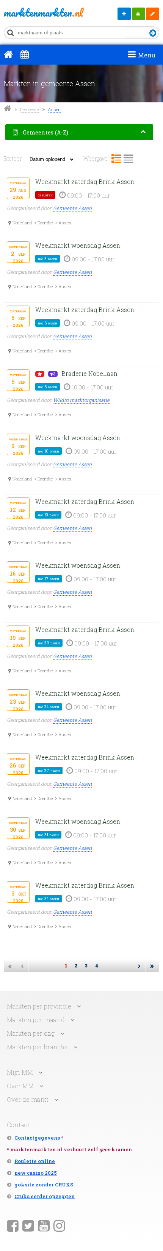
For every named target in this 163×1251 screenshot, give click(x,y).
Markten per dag (31, 1033)
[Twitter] (28, 1225)
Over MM (20, 1086)
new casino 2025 (35, 1172)
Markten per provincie (39, 1006)
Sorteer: (13, 158)
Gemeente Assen (72, 208)
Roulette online (34, 1161)
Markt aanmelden (124, 14)
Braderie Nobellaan (89, 373)
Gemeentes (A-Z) (44, 132)
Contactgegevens (37, 1137)
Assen (54, 109)
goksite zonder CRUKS (43, 1184)
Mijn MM (138, 14)
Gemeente (29, 109)
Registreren (152, 14)
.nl (35, 12)
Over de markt (28, 1099)
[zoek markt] (153, 33)
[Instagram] (59, 1225)
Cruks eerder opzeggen (44, 1196)
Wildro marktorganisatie (81, 400)
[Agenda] (24, 54)
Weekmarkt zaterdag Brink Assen (84, 181)
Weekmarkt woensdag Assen (77, 245)
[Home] (8, 54)
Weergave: (96, 158)
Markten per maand (36, 1020)
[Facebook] (13, 1225)
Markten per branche (37, 1047)
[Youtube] (44, 1225)
